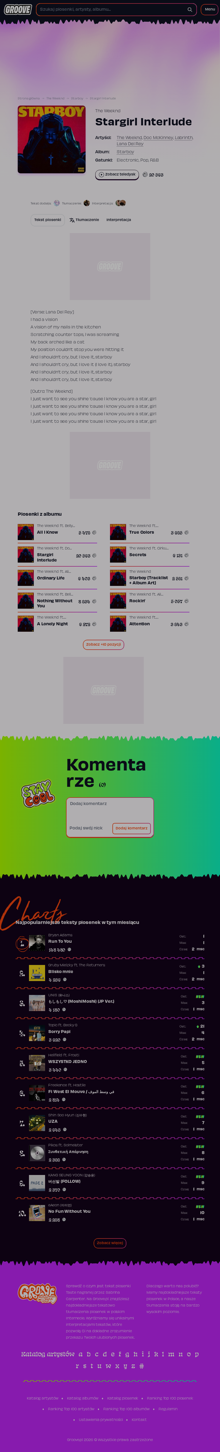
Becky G (70, 1025)
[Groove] (18, 9)
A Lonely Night (52, 624)
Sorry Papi (59, 1032)
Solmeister (73, 1145)
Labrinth (184, 138)
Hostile (79, 1085)
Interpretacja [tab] (119, 220)
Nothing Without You (54, 603)
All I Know (47, 532)
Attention (139, 624)
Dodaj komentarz (132, 828)
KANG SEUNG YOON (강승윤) (71, 1175)
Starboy (77, 98)
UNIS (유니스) (59, 995)
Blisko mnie (60, 972)
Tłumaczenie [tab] (87, 220)
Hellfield (55, 1055)
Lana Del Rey (130, 144)
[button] (209, 9)
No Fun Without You (69, 1212)
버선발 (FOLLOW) (64, 1182)
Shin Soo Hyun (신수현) (67, 1115)
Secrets (137, 555)
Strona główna (29, 98)
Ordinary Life (51, 578)
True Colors (141, 532)
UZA (53, 1122)
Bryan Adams (60, 935)
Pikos (53, 1145)
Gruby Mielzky (60, 965)
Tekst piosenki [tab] (47, 220)
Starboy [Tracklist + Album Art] (148, 580)
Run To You (60, 942)
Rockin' (137, 601)
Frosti (73, 1055)
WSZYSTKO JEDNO (67, 1062)
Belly (69, 526)
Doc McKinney (158, 138)
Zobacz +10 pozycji (103, 644)
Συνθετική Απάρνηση (68, 1152)
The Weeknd (55, 98)
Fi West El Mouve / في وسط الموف (81, 1092)
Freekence (57, 1085)
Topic (52, 1025)
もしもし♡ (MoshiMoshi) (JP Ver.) (81, 1002)
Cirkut (162, 548)
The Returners (92, 965)
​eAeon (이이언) (60, 1205)
